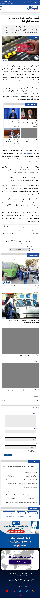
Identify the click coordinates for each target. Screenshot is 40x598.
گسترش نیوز (12, 580)
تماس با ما (18, 573)
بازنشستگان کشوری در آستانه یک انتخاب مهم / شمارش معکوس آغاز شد (20, 480)
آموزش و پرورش (28, 153)
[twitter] (28, 246)
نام (35, 428)
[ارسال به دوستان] (7, 226)
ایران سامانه (16, 587)
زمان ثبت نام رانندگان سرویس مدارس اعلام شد (27, 355)
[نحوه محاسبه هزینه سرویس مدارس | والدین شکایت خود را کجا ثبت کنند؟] (20, 271)
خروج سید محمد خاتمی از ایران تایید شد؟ (13, 121)
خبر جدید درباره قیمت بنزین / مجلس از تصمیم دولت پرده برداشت (21, 502)
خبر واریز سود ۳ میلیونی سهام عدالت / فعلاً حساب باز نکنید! (22, 476)
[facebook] (35, 246)
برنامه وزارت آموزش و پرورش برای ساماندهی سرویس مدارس (23, 390)
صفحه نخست (33, 227)
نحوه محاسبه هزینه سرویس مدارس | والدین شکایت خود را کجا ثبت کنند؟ (21, 287)
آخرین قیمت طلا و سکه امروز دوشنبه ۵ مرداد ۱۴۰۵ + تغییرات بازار (21, 499)
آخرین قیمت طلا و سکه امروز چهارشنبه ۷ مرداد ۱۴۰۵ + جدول (22, 484)
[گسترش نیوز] (33, 8)
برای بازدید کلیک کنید (20, 562)
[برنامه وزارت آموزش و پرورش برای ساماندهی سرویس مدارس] (20, 375)
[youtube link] (7, 590)
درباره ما (24, 573)
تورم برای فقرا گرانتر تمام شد (30, 487)
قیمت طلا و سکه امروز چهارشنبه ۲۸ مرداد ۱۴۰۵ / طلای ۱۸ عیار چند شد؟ (20, 491)
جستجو (30, 573)
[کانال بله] (19, 541)
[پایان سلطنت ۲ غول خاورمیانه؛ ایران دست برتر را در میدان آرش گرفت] (32, 246)
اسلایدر (23, 227)
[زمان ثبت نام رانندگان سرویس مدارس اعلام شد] (20, 341)
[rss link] (33, 590)
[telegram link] (20, 590)
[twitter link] (26, 590)
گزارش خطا (33, 401)
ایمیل (34, 435)
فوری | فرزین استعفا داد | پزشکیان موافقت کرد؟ (30, 141)
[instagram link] (13, 590)
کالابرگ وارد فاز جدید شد (31, 472)
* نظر (34, 413)
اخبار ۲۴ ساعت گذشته (20, 576)
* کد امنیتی (34, 443)
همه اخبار (11, 573)
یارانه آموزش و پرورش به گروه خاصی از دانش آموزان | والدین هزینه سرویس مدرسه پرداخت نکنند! (22, 321)
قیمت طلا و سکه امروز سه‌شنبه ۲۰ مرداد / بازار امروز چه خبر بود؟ (21, 495)
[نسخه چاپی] (4, 226)
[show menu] (1, 6)
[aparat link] (20, 594)
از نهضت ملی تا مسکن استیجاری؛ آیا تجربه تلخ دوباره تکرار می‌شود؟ (12, 141)
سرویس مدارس (29, 241)
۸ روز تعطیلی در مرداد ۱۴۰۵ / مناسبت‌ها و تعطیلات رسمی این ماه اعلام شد (20, 467)
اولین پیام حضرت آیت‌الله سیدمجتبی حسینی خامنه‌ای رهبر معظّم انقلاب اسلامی (30, 122)
